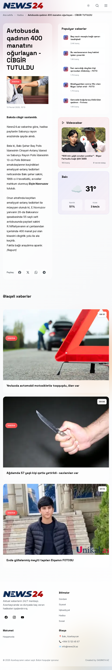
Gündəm (63, 599)
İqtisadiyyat (64, 610)
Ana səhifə (8, 15)
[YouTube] (22, 617)
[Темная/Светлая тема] (88, 5)
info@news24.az (70, 646)
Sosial (62, 621)
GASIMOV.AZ (103, 660)
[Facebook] (6, 617)
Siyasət (62, 604)
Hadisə (20, 15)
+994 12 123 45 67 (71, 641)
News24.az (13, 126)
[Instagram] (14, 617)
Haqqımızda (8, 636)
